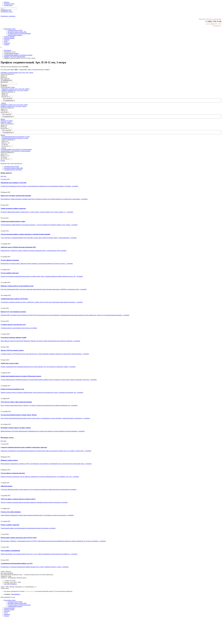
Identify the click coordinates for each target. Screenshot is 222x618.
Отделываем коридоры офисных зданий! (13, 337)
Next (5, 176)
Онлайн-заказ (8, 5)
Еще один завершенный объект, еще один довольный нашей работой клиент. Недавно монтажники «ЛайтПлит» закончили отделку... (40, 289)
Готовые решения (9, 36)
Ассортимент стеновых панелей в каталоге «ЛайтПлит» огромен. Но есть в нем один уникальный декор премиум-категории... (38, 302)
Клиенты (7, 39)
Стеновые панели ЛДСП (15, 30)
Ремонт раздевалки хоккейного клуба (12, 389)
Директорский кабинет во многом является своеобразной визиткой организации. (25, 528)
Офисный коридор (6, 486)
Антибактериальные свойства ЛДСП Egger (14, 298)
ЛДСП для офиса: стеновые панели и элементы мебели (18, 499)
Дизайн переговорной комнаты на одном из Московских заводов (21, 376)
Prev (2, 176)
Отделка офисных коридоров (10, 260)
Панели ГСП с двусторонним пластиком (13, 311)
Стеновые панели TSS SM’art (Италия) (19, 33)
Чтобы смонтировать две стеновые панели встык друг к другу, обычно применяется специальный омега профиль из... (36, 554)
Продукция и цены (9, 29)
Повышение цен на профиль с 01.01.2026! (13, 182)
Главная (6, 44)
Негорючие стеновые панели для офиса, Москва (16, 427)
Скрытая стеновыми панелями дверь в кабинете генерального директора (24, 447)
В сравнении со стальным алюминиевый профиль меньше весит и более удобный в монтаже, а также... (31, 567)
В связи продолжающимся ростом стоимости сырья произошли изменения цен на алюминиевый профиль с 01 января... (36, 186)
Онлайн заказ (29, 591)
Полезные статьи (9, 3)
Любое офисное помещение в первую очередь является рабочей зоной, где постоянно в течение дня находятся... (34, 515)
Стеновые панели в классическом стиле (13, 324)
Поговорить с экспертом (8, 16)
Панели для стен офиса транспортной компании (16, 195)
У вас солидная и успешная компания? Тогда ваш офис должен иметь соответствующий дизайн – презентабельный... (35, 237)
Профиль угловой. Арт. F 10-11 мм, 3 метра (13, 106)
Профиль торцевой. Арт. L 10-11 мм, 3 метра (15, 90)
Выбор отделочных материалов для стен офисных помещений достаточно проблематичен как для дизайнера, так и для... (36, 476)
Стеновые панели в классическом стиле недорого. (16, 328)
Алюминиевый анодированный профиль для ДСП (16, 563)
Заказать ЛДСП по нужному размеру (12, 350)
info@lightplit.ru (15, 594)
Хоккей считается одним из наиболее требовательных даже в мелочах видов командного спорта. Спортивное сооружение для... (39, 392)
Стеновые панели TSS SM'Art (13, 169)
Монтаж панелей (9, 38)
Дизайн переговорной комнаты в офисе (13, 221)
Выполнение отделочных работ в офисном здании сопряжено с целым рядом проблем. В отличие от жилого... (33, 263)
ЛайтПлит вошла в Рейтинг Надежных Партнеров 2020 (18, 247)
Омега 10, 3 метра (6, 122)
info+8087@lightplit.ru (10, 584)
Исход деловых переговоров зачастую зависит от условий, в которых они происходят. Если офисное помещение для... (36, 405)
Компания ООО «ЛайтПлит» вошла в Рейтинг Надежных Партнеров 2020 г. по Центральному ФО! (30, 250)
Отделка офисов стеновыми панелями (13, 473)
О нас (6, 41)
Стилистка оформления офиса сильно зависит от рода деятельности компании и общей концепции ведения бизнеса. (35, 489)
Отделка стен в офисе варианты (11, 512)
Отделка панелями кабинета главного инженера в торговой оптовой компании (25, 234)
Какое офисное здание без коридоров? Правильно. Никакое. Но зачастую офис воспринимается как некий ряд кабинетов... (37, 341)
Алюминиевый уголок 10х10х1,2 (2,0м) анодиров (15, 151)
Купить (4, 103)
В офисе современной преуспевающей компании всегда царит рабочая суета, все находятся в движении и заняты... (35, 366)
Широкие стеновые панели (9, 460)
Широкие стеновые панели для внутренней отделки (17, 286)
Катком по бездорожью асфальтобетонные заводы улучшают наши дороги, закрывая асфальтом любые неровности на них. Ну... (38, 276)
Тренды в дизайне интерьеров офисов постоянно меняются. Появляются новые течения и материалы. (31, 502)
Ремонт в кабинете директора (10, 525)
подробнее (75, 186)
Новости (6, 2)
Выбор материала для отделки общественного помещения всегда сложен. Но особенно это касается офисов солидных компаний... (39, 431)
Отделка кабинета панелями (10, 273)
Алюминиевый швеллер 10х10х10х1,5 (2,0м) (15, 138)
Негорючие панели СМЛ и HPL (17, 32)
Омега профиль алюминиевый (10, 550)
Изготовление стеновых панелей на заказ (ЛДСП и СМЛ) (19, 537)
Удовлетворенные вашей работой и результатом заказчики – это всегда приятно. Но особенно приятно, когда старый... (36, 225)
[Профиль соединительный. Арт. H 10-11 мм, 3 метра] (17, 72)
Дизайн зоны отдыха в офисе (10, 363)
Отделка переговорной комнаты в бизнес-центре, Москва (19, 415)
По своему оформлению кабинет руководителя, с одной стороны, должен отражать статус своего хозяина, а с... (34, 212)
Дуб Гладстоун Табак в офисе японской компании (16, 402)
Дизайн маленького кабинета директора (13, 208)
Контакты (7, 43)
